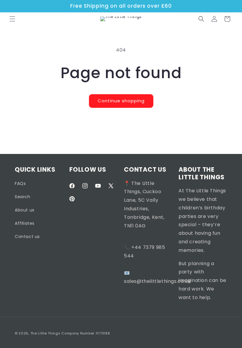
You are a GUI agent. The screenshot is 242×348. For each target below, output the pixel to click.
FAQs (20, 183)
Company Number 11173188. (86, 333)
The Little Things (45, 333)
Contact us (27, 236)
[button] (12, 18)
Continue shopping (121, 101)
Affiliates (25, 223)
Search (22, 197)
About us (25, 210)
